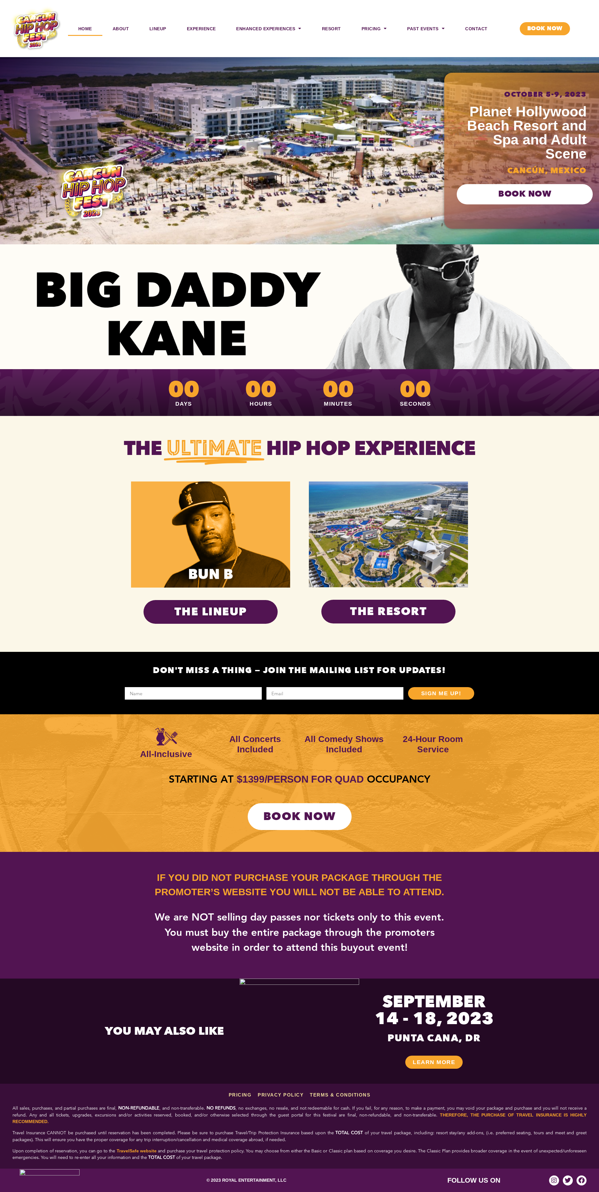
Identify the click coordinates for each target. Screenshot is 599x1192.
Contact (476, 28)
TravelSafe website (137, 1150)
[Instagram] (554, 1180)
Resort (331, 28)
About (121, 28)
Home (85, 28)
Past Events (423, 28)
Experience (201, 28)
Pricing (371, 28)
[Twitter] (568, 1180)
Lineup (157, 28)
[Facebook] (582, 1180)
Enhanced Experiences (265, 28)
